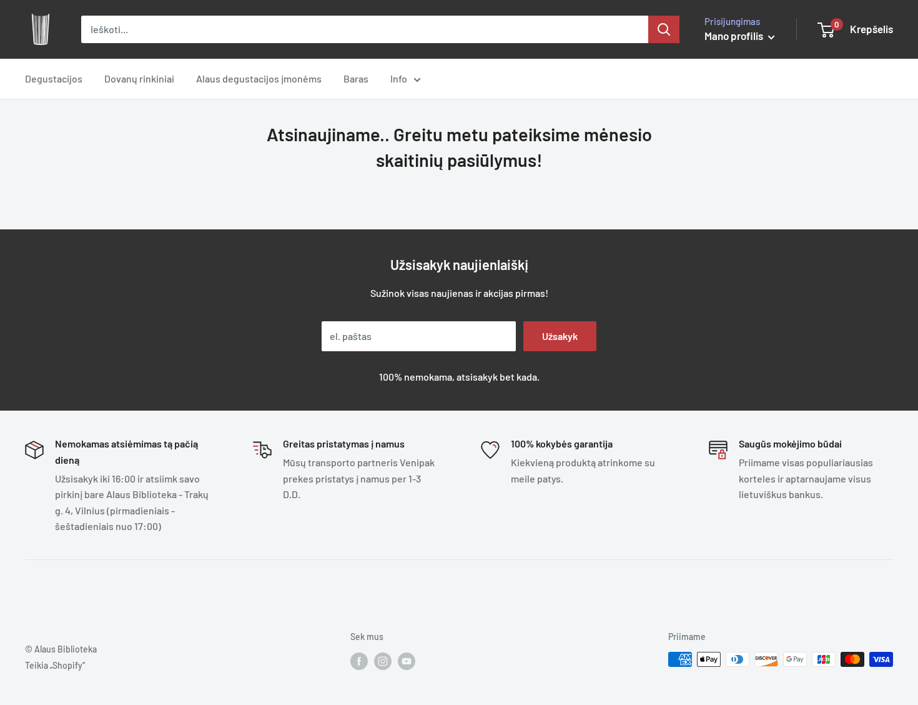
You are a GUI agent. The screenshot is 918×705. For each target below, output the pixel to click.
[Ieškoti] (663, 29)
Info (398, 78)
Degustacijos (53, 78)
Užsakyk (560, 336)
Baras (355, 78)
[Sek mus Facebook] (359, 660)
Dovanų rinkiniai (139, 78)
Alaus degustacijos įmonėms (259, 78)
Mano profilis (734, 35)
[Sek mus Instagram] (383, 660)
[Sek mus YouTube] (406, 660)
